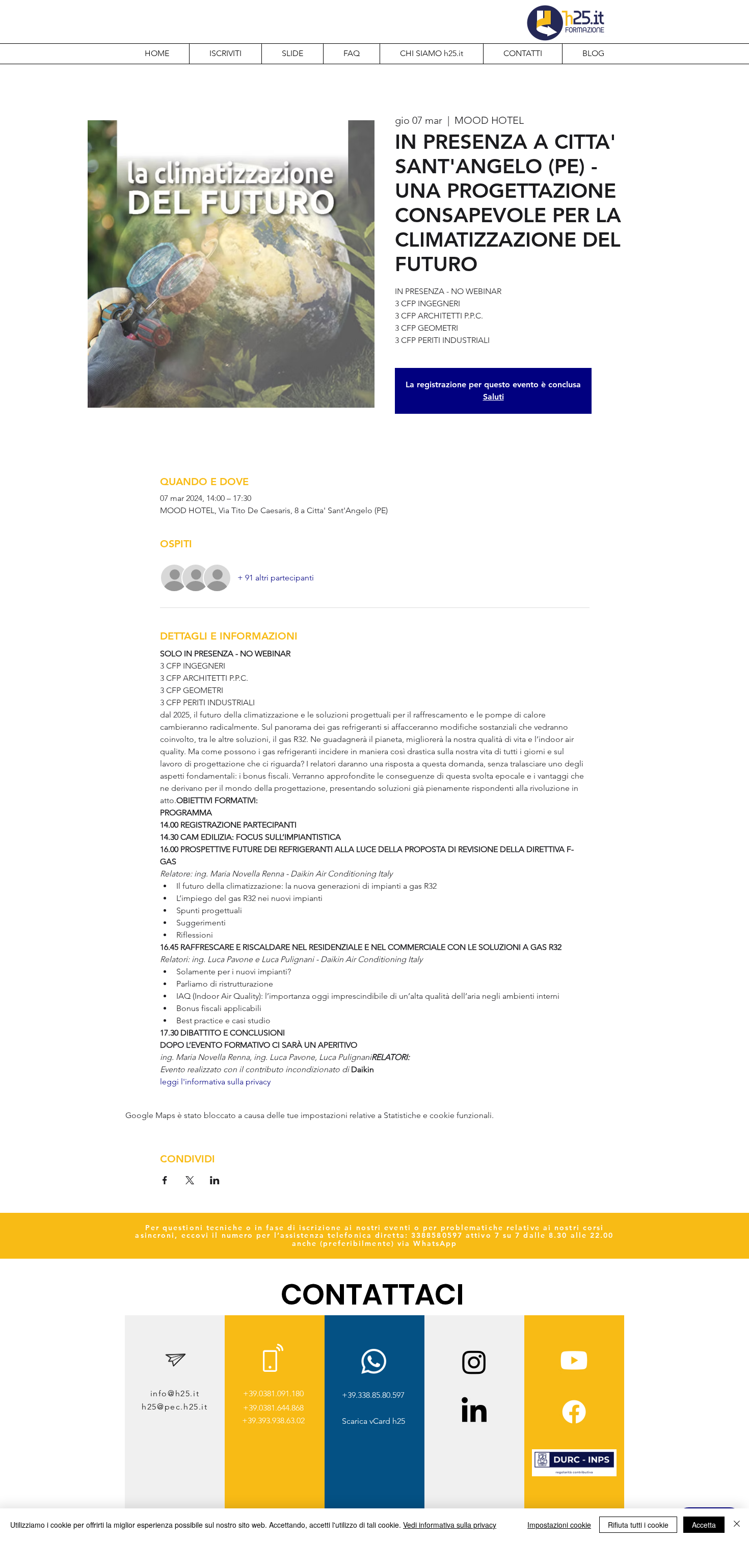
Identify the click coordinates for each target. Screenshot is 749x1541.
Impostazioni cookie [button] (559, 1525)
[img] (574, 1474)
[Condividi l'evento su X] (190, 1180)
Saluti (493, 397)
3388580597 (437, 1235)
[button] (431, 53)
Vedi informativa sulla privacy (449, 1525)
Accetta (704, 1525)
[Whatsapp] (373, 1361)
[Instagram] (474, 1361)
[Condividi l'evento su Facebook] (165, 1180)
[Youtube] (574, 1360)
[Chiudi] (737, 1525)
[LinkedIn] (474, 1411)
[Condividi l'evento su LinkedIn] (215, 1180)
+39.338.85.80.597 (373, 1395)
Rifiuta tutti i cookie (638, 1525)
